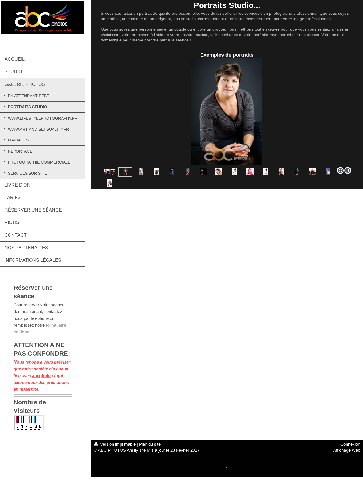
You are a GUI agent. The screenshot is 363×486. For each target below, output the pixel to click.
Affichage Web (346, 450)
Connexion (350, 444)
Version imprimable (118, 444)
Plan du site (150, 444)
